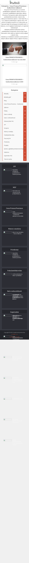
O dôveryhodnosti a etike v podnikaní (17, 274)
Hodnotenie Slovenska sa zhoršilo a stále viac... (17, 317)
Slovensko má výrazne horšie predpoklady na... (16, 192)
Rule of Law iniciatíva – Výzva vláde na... (17, 232)
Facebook (12, 337)
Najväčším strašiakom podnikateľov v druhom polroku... (17, 172)
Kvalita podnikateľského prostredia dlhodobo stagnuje (17, 442)
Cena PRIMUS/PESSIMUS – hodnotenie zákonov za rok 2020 (17, 214)
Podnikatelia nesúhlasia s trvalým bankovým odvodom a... (17, 297)
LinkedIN (17, 337)
